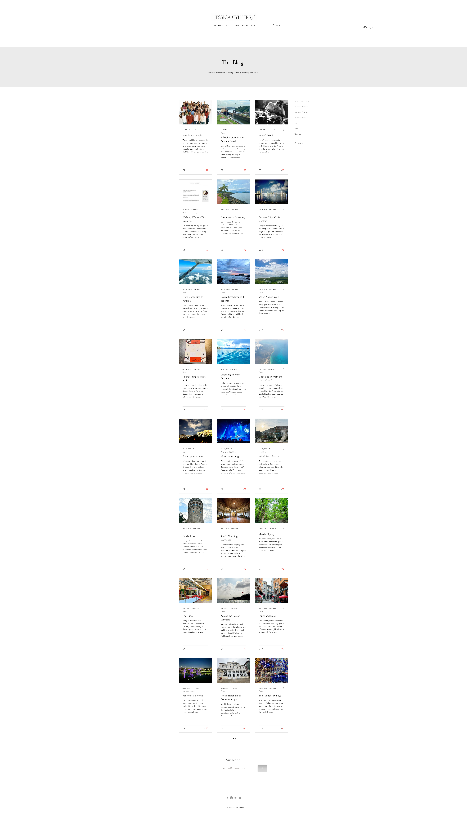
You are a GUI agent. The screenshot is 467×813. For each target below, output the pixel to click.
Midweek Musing (189, 691)
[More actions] (207, 129)
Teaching (262, 452)
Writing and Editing (190, 213)
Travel (223, 133)
